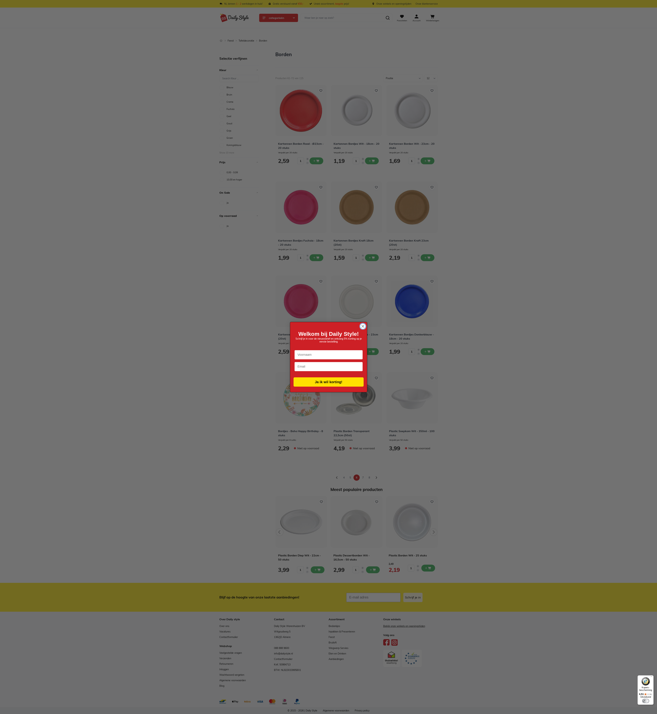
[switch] (645, 701)
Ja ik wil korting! (328, 382)
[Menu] (651, 677)
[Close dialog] (363, 326)
